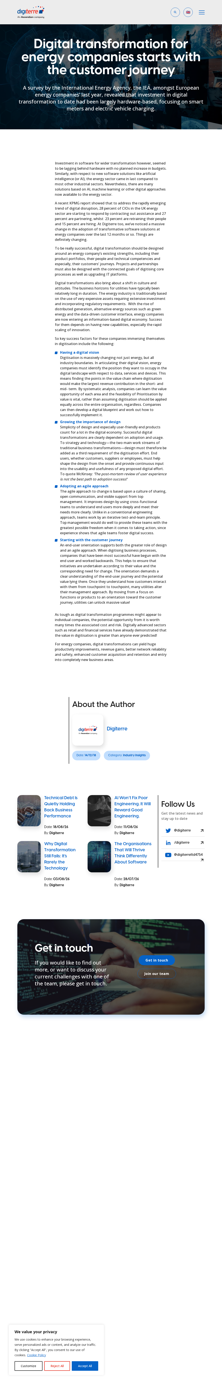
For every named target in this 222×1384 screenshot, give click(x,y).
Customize (28, 1366)
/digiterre (181, 843)
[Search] (134, 29)
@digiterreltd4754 (188, 855)
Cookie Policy (36, 1355)
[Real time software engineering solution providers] (34, 12)
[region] (56, 1350)
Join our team (156, 973)
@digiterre (182, 830)
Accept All (85, 1366)
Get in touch (156, 960)
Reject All (57, 1366)
